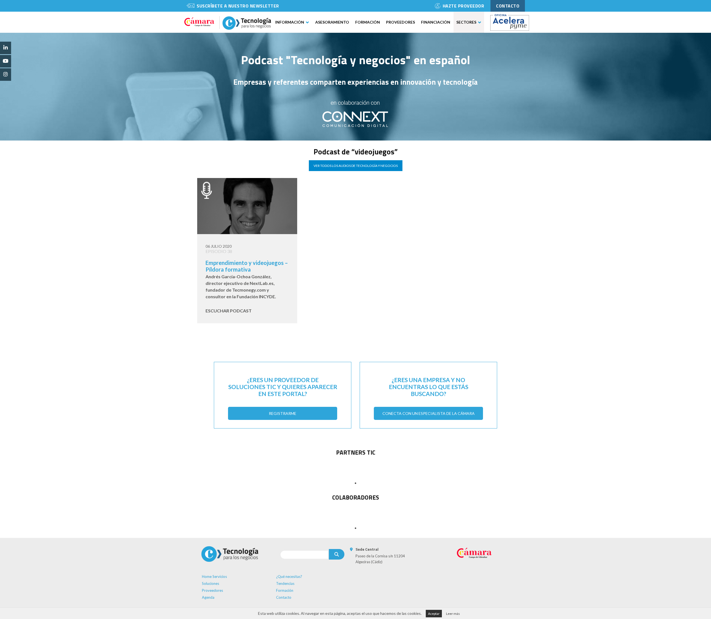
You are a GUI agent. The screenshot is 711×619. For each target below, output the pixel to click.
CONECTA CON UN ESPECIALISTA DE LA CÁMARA (428, 413)
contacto (507, 5)
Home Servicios (214, 576)
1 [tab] (355, 483)
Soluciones (210, 583)
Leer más (453, 614)
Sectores (466, 22)
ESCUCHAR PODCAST (229, 310)
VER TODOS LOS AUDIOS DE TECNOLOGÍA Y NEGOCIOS (356, 166)
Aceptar (434, 614)
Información (289, 22)
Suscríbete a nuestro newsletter (238, 5)
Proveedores (400, 22)
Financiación (435, 22)
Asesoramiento (332, 22)
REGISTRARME (282, 413)
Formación (367, 22)
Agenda (208, 597)
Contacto (283, 597)
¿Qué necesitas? (289, 576)
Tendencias (285, 583)
